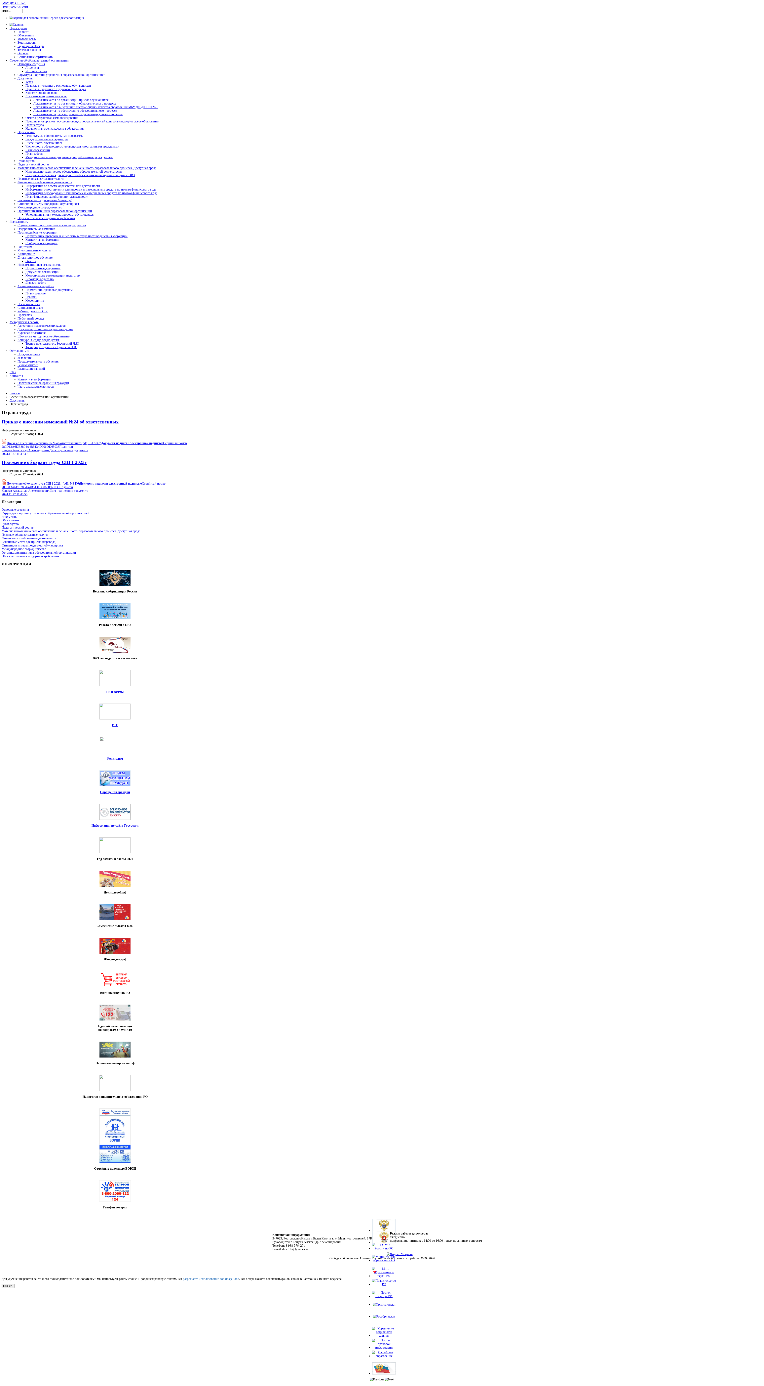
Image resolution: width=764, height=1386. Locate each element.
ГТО (115, 725)
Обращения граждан (115, 792)
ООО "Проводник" (392, 1272)
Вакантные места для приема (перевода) (29, 541)
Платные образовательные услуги (25, 534)
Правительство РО (384, 1289)
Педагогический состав (18, 527)
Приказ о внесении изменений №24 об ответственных (60, 421)
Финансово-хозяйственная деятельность (29, 538)
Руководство (10, 524)
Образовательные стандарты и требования (30, 556)
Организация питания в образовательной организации (39, 552)
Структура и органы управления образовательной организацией (45, 513)
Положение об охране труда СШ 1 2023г (44, 462)
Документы (17, 400)
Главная (15, 393)
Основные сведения (15, 509)
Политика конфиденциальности (382, 1265)
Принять (8, 1285)
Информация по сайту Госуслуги (115, 825)
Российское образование (384, 1361)
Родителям (115, 758)
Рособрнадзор (384, 1320)
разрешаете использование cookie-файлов (211, 1278)
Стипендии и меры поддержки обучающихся (32, 545)
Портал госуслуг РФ (384, 1301)
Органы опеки (384, 1308)
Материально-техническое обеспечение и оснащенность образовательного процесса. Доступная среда (71, 531)
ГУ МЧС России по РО (384, 1253)
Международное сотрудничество (24, 549)
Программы (115, 691)
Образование (10, 520)
